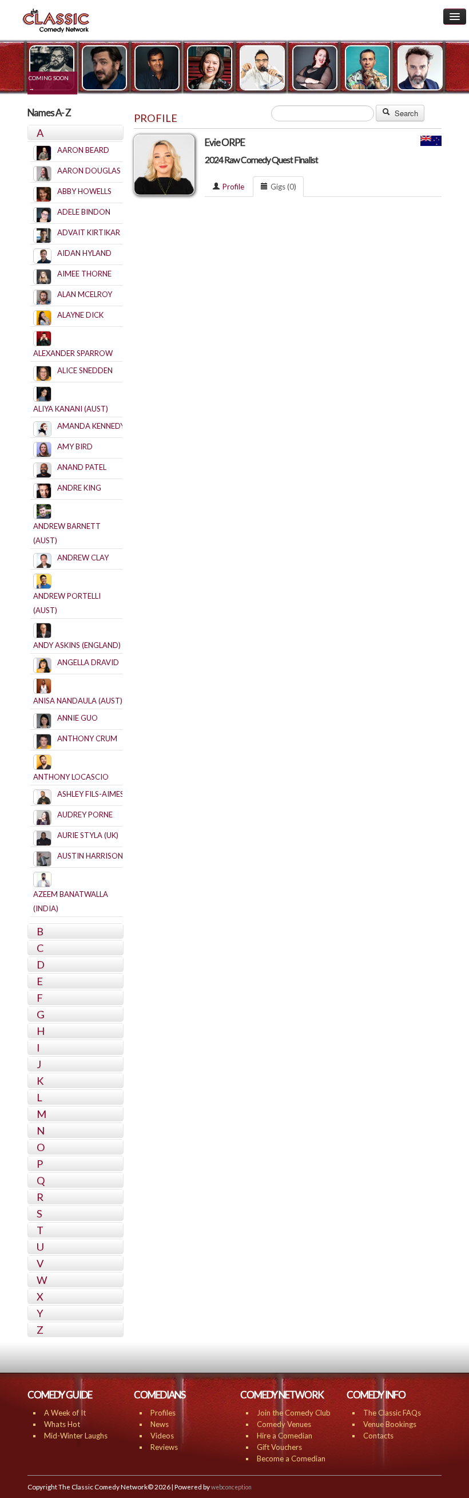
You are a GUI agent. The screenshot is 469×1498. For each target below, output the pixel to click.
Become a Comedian (291, 1458)
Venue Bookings (389, 1424)
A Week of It (65, 1412)
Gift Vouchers (279, 1447)
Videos (162, 1435)
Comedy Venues (284, 1424)
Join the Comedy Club (294, 1412)
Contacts (378, 1435)
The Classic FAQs (392, 1412)
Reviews (164, 1447)
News (159, 1424)
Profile (233, 186)
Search (405, 113)
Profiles (163, 1412)
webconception (231, 1487)
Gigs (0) (283, 186)
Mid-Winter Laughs (76, 1435)
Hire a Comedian (284, 1435)
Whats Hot (62, 1424)
